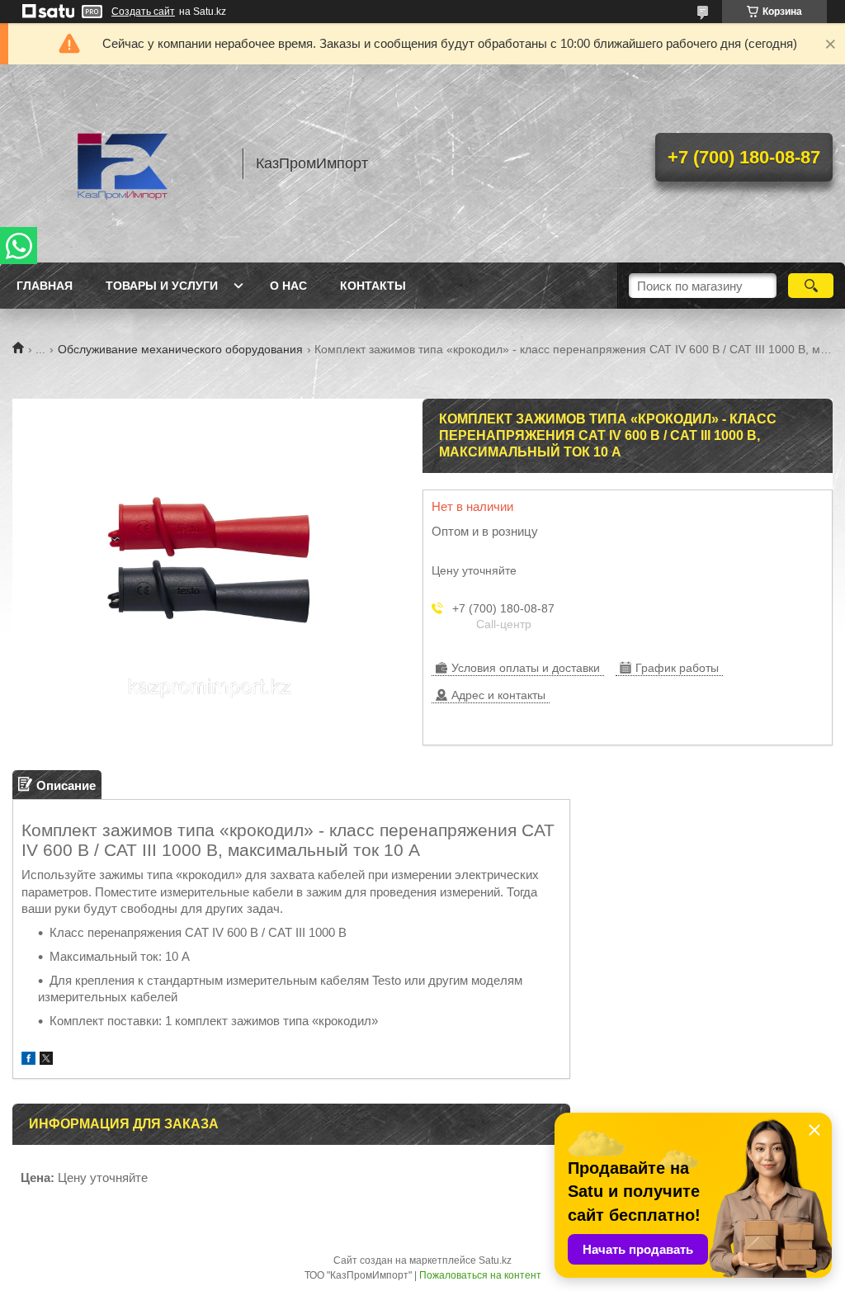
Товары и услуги (162, 285)
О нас (288, 285)
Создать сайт (143, 11)
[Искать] (810, 285)
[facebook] (28, 1060)
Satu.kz (495, 1260)
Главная (45, 285)
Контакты (373, 285)
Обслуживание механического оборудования (180, 349)
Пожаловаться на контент (480, 1275)
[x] (46, 1060)
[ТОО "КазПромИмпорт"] (119, 163)
